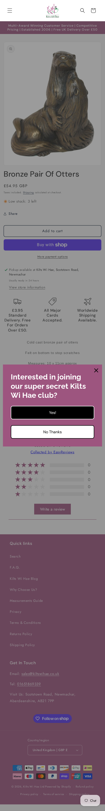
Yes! (52, 412)
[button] (9, 10)
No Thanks (52, 431)
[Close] (96, 370)
